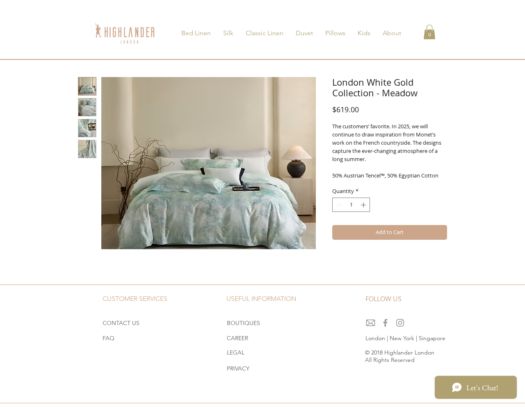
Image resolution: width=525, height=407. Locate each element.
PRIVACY (238, 368)
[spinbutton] (351, 205)
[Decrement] (338, 205)
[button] (429, 32)
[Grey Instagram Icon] (400, 323)
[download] (370, 323)
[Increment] (364, 205)
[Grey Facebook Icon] (385, 323)
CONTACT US (121, 323)
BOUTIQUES (243, 323)
